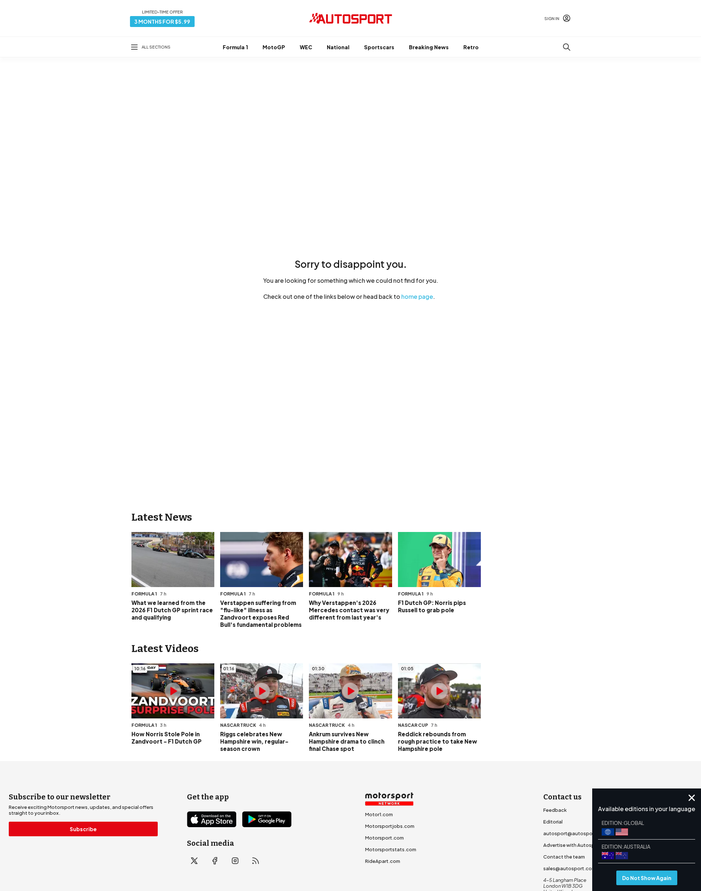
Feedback (555, 810)
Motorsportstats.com (390, 849)
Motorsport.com (384, 838)
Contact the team (564, 857)
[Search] (566, 47)
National (338, 47)
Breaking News (429, 47)
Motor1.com (379, 814)
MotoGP (274, 47)
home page (417, 296)
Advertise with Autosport (572, 845)
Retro (471, 47)
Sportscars (379, 47)
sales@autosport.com (569, 868)
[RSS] (255, 860)
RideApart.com (382, 861)
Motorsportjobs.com (389, 826)
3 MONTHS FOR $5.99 (162, 21)
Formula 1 (235, 47)
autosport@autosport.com (575, 833)
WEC (306, 47)
